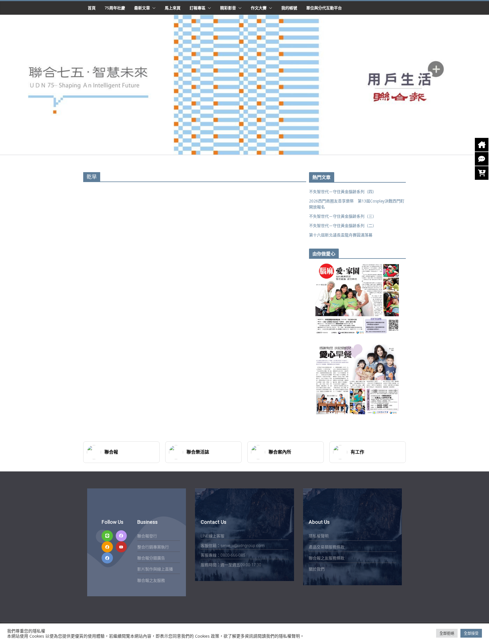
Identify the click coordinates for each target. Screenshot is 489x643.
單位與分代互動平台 (324, 7)
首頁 (92, 7)
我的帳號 (289, 7)
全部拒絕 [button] (446, 633)
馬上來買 (173, 7)
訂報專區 (197, 7)
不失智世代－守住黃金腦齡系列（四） (342, 191)
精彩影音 (228, 7)
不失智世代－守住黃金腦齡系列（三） (342, 216)
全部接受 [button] (471, 633)
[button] (153, 8)
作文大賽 (259, 7)
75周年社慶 (115, 7)
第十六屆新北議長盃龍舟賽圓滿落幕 (340, 235)
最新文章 (142, 7)
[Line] (107, 535)
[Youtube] (121, 546)
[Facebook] (121, 535)
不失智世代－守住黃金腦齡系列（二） (342, 225)
